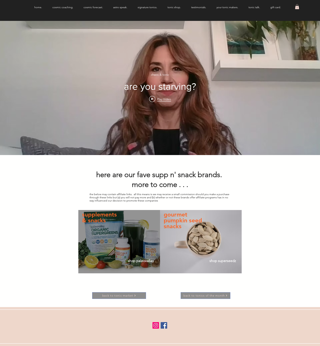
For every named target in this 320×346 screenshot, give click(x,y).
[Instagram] (155, 325)
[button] (297, 6)
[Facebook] (164, 325)
